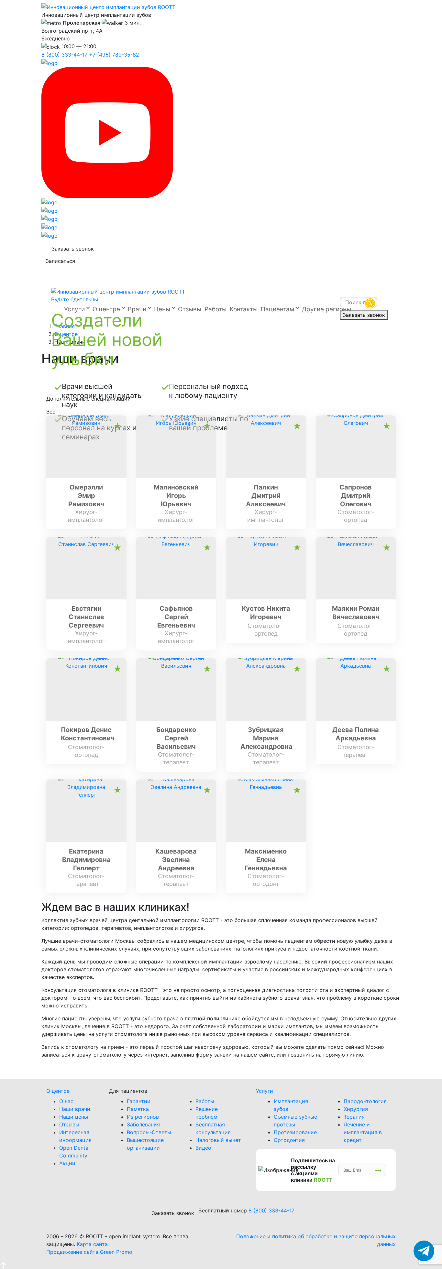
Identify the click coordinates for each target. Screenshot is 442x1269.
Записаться (60, 261)
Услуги (264, 1091)
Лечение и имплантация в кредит (363, 1132)
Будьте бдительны (74, 299)
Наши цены (73, 1116)
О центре (58, 1091)
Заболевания (143, 1124)
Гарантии (138, 1101)
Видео (203, 1148)
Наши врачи (74, 1109)
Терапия (354, 1116)
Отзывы (69, 1124)
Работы (204, 1101)
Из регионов (143, 1116)
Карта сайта (92, 1244)
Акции (67, 1163)
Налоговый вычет (218, 1140)
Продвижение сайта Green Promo (89, 1252)
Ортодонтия (289, 1140)
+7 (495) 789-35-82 (114, 54)
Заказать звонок (72, 248)
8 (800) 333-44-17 (64, 54)
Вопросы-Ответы (149, 1132)
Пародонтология (365, 1101)
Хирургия (356, 1109)
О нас (66, 1101)
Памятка (138, 1109)
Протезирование (295, 1132)
